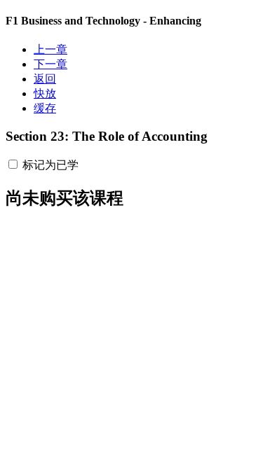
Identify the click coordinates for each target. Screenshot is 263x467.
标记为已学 (50, 165)
